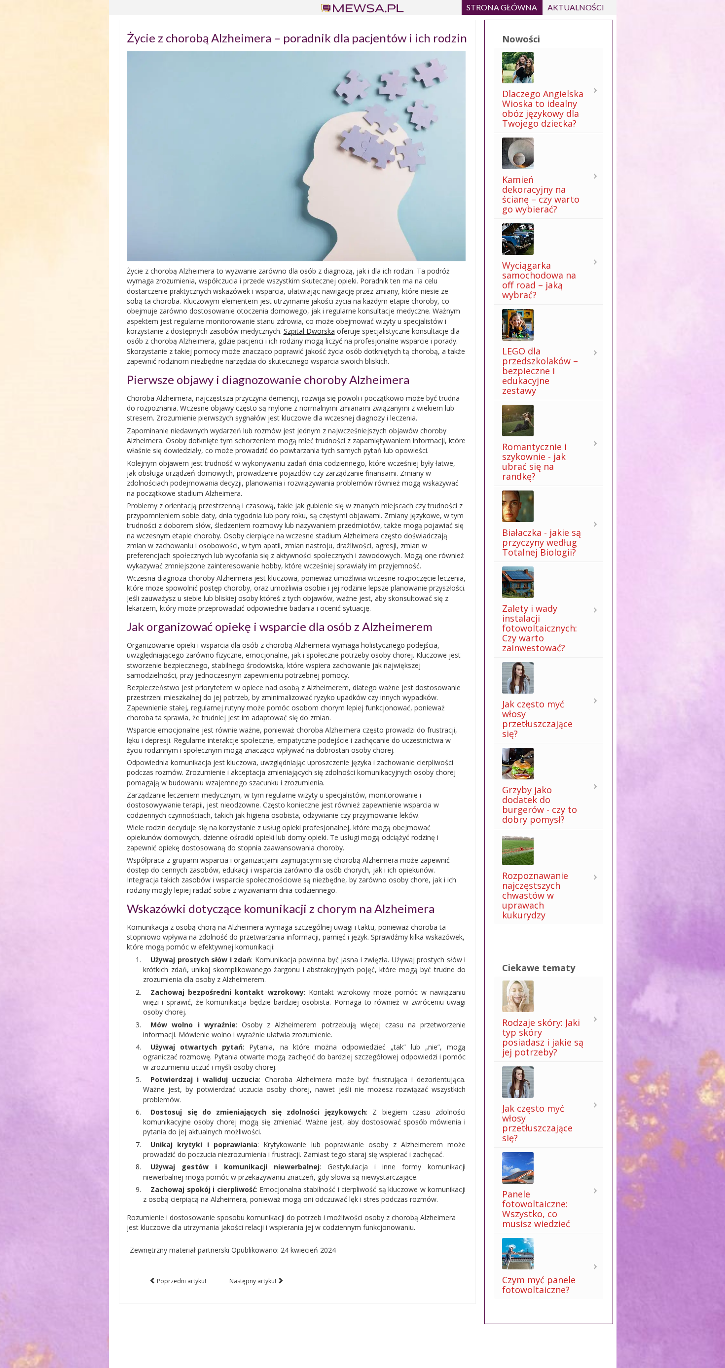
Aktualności (575, 7)
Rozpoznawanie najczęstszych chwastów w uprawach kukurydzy (535, 895)
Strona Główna (502, 7)
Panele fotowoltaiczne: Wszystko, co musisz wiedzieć (536, 1208)
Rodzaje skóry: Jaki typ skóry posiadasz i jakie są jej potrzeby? (542, 1037)
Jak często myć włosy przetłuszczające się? (537, 718)
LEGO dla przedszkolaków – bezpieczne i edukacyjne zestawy (540, 370)
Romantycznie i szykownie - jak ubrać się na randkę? (534, 461)
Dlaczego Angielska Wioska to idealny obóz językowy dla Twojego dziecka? (542, 108)
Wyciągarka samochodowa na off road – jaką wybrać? (539, 280)
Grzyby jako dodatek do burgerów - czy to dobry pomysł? (539, 804)
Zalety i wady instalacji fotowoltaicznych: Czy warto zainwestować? (539, 628)
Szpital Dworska (309, 331)
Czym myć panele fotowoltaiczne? (539, 1285)
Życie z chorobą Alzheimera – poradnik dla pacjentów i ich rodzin (297, 38)
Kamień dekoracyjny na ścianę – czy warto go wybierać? (541, 194)
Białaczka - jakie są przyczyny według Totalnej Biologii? (541, 542)
